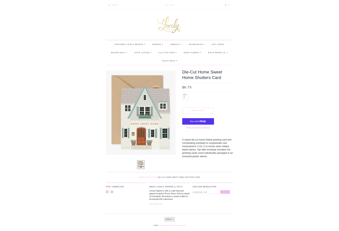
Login (166, 5)
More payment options (198, 127)
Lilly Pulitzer (167, 52)
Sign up (172, 5)
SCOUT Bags (169, 61)
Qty (185, 95)
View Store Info (155, 204)
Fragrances (196, 44)
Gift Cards (218, 44)
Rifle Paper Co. (217, 52)
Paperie (157, 44)
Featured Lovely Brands (129, 44)
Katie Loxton (142, 52)
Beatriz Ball (118, 52)
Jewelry (175, 44)
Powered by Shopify (179, 225)
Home (141, 177)
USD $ (168, 219)
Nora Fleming (192, 52)
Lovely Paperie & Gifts (165, 225)
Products (151, 177)
